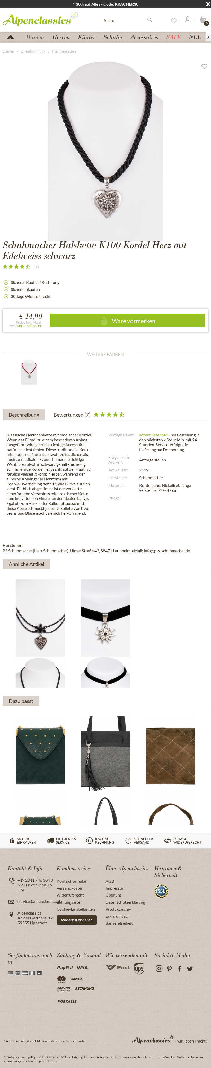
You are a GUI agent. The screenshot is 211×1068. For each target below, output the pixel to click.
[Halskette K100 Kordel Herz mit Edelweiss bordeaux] (33, 372)
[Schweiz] (39, 973)
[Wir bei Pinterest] (169, 968)
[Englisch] (17, 973)
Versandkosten (29, 325)
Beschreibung (24, 414)
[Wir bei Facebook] (179, 968)
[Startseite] (12, 36)
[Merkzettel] (172, 21)
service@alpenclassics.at (38, 901)
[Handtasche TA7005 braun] (170, 755)
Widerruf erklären (77, 919)
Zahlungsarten (70, 902)
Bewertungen (72, 414)
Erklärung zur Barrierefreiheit (119, 919)
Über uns (114, 894)
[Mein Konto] (187, 21)
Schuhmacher (151, 477)
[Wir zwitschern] (189, 968)
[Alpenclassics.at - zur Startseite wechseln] (42, 18)
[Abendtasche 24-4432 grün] (40, 755)
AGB (110, 880)
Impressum (115, 887)
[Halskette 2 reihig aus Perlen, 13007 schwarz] (40, 618)
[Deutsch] (10, 973)
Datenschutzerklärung (125, 902)
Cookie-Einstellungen (76, 909)
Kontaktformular (72, 880)
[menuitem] (128, 20)
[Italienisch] (32, 973)
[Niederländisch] (25, 973)
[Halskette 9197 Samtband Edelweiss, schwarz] (105, 618)
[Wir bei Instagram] (158, 968)
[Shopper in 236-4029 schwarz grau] (105, 755)
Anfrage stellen (152, 459)
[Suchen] (151, 21)
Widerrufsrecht (70, 894)
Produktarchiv (118, 909)
